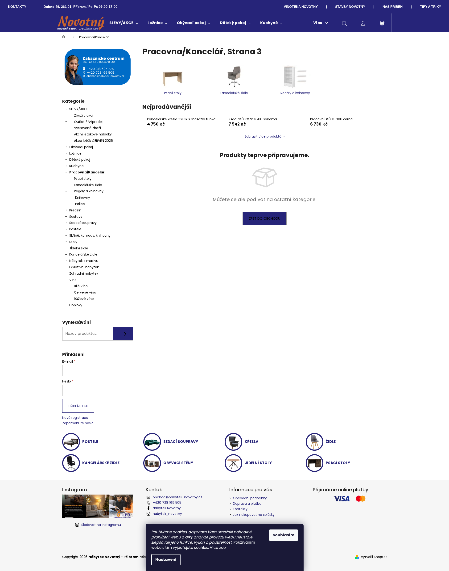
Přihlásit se (78, 405)
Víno (73, 279)
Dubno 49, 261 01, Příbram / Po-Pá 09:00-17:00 (80, 6)
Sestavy (75, 216)
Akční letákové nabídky (93, 134)
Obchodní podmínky (250, 498)
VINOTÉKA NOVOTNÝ (301, 6)
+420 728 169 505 (167, 502)
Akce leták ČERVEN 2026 (93, 140)
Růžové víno (84, 298)
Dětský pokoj (79, 159)
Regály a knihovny (88, 191)
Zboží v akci (83, 115)
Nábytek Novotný (167, 508)
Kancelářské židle (88, 185)
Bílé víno (81, 286)
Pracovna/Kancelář (87, 172)
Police (80, 204)
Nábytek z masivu (83, 260)
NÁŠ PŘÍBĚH (393, 6)
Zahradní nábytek (83, 273)
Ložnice (75, 153)
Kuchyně (76, 166)
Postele (75, 229)
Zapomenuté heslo (78, 423)
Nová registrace (75, 418)
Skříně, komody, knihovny (90, 235)
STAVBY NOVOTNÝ (350, 6)
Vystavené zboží (87, 128)
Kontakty (240, 509)
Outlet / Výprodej (88, 121)
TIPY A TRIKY (430, 6)
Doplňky (75, 305)
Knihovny (82, 197)
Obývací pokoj (81, 147)
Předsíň (75, 210)
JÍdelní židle (78, 248)
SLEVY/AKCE (78, 109)
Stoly (73, 241)
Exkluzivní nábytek (84, 267)
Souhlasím (283, 535)
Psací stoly (82, 178)
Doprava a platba (247, 503)
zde (222, 547)
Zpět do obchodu (264, 218)
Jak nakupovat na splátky (254, 514)
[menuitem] (124, 22)
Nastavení (166, 559)
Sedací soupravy (83, 222)
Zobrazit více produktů (262, 136)
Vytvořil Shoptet (374, 557)
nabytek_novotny (167, 513)
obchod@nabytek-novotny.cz (177, 497)
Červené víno (85, 292)
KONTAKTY (17, 6)
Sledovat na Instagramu (101, 524)
